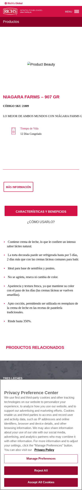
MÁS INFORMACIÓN (18, 187)
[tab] (41, 211)
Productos (11, 22)
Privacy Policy (44, 449)
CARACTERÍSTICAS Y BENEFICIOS (41, 211)
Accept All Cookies (41, 482)
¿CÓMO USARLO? (41, 222)
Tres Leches (12, 378)
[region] (41, 434)
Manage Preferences (41, 458)
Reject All (41, 470)
